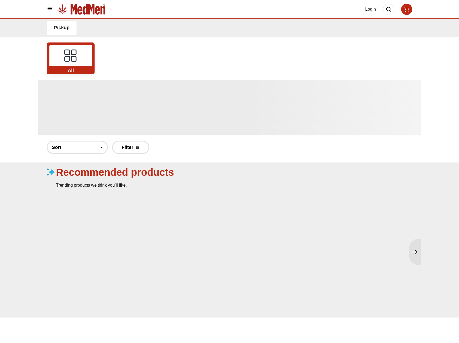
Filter (127, 147)
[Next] (415, 252)
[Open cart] (405, 9)
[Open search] (388, 9)
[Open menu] (50, 8)
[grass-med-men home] (81, 9)
